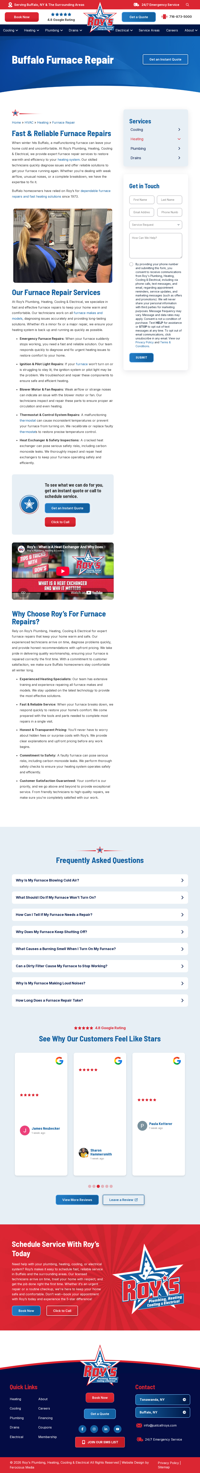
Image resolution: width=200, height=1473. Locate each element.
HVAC (29, 122)
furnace (82, 364)
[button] (187, 5)
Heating (42, 122)
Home (16, 122)
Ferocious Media (22, 1467)
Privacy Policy (145, 342)
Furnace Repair (63, 122)
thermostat (28, 420)
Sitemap (164, 1467)
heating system (69, 159)
